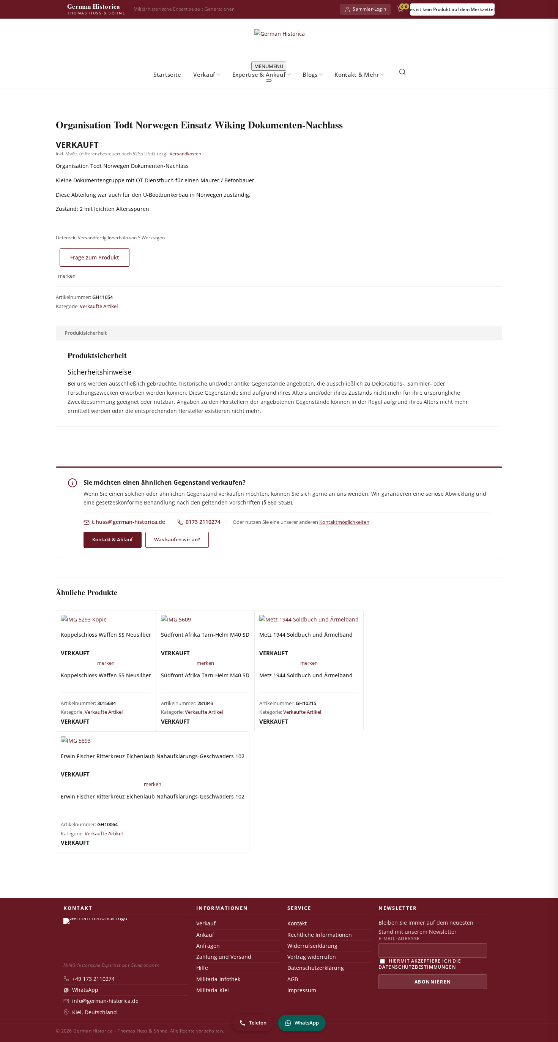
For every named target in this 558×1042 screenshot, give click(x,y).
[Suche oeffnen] (402, 71)
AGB (292, 979)
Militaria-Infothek (218, 979)
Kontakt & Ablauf (112, 539)
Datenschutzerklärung (315, 968)
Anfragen (208, 945)
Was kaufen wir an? (177, 539)
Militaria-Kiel (212, 990)
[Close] (269, 80)
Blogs (310, 74)
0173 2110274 (203, 522)
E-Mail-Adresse (399, 938)
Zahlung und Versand (223, 956)
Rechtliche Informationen (319, 934)
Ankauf (205, 934)
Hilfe (202, 968)
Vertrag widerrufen (311, 956)
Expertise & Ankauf (258, 74)
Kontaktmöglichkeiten (344, 522)
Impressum (301, 990)
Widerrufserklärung (312, 945)
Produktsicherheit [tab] (86, 332)
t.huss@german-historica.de (128, 522)
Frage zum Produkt (94, 257)
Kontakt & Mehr (356, 74)
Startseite (167, 74)
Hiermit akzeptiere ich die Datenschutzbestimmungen (419, 963)
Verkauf (204, 74)
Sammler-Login (369, 9)
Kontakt (297, 923)
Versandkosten (185, 153)
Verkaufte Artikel (99, 306)
